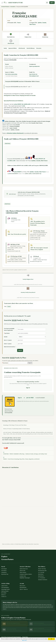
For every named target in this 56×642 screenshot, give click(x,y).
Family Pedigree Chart (28, 279)
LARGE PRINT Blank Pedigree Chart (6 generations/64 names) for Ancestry (28, 284)
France (19, 22)
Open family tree (33, 74)
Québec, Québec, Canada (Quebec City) (33, 173)
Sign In (52, 2)
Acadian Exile (23, 576)
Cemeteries (4, 572)
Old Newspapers (5, 587)
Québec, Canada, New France (39, 160)
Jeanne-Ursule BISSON (13, 173)
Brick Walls (3, 593)
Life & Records (22, 48)
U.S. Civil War (41, 572)
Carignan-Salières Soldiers (26, 574)
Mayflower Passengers (25, 577)
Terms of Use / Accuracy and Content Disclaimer (11, 637)
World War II (41, 576)
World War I (41, 574)
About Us (3, 594)
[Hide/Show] (7, 143)
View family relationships (11, 74)
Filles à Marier (23, 572)
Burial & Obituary (30, 48)
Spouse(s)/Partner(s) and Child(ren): (13, 100)
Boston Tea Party (42, 568)
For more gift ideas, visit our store (11, 438)
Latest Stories (4, 585)
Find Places (3, 570)
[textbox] (18, 363)
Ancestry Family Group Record (28, 292)
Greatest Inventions (42, 579)
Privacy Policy (25, 637)
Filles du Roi (22, 570)
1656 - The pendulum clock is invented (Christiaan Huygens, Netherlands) (37, 223)
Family (5, 48)
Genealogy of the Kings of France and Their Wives (14, 425)
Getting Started (4, 591)
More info (24, 640)
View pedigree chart (34, 76)
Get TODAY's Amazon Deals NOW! (11, 439)
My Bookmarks (23, 587)
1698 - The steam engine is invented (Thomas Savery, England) (39, 248)
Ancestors (12, 6)
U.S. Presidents (41, 577)
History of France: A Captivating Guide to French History (16, 428)
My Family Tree (4, 574)
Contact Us (3, 596)
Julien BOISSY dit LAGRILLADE (22, 104)
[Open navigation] (47, 2)
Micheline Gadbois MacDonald (15, 133)
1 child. (23, 106)
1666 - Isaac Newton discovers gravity (17, 234)
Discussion (38, 48)
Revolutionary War (42, 570)
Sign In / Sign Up (24, 589)
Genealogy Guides (5, 589)
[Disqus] (28, 486)
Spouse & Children (13, 48)
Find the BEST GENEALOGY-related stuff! (13, 443)
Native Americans (24, 568)
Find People (4, 568)
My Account (22, 585)
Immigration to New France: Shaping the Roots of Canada (20, 95)
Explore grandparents (34, 66)
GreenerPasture (5, 6)
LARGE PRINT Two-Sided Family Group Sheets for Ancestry (28, 297)
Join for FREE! (30, 397)
